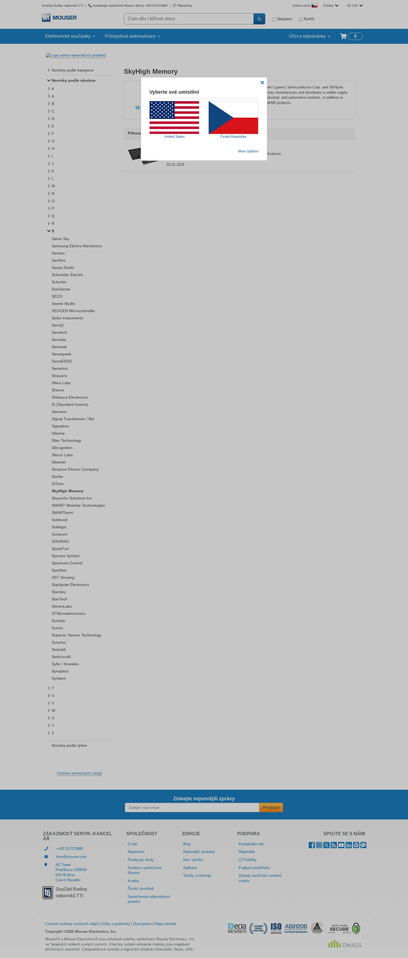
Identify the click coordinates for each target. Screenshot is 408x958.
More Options (248, 151)
